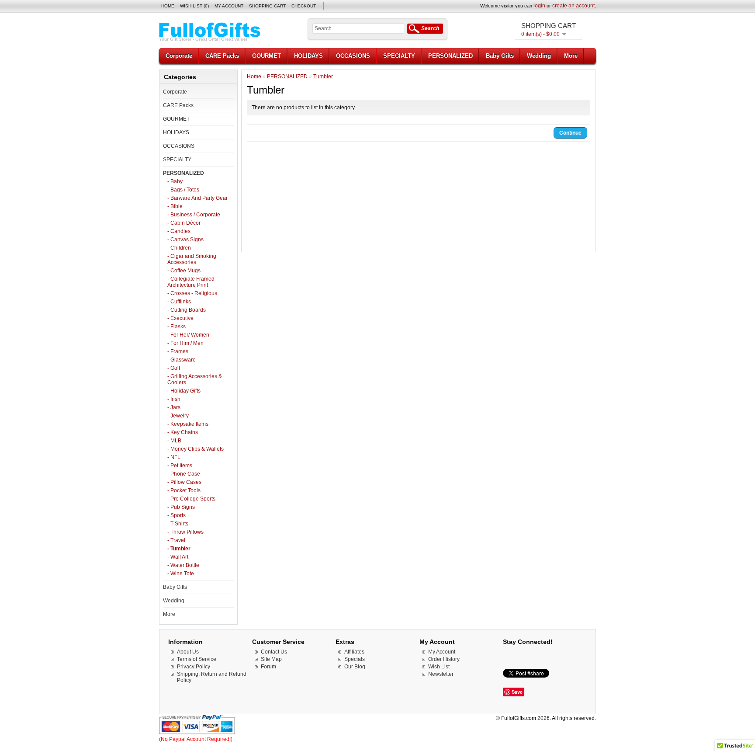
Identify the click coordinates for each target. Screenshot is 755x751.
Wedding (539, 55)
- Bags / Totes (183, 190)
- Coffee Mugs (184, 271)
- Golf (173, 368)
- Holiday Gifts (184, 391)
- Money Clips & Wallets (195, 449)
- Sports (176, 515)
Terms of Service (196, 659)
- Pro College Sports (191, 499)
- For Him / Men (185, 343)
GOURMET (266, 55)
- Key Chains (182, 432)
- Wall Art (177, 557)
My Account (229, 5)
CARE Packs (222, 55)
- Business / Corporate (193, 215)
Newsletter (441, 674)
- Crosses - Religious (192, 293)
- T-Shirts (177, 524)
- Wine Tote (180, 573)
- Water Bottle (183, 565)
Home (167, 5)
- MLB (174, 441)
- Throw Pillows (185, 532)
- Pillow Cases (184, 482)
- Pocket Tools (184, 490)
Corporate (179, 55)
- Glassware (181, 360)
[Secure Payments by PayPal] (197, 733)
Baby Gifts (500, 55)
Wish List (439, 667)
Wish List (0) (194, 5)
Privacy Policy (193, 667)
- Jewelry (178, 416)
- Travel (176, 540)
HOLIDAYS (308, 55)
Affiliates (354, 652)
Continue (570, 133)
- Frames (177, 351)
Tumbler (323, 76)
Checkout (303, 5)
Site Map (271, 659)
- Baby (175, 181)
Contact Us (274, 652)
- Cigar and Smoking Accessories (191, 259)
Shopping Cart (267, 5)
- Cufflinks (179, 302)
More (571, 55)
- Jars (173, 407)
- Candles (178, 231)
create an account (573, 6)
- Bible (175, 206)
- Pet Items (179, 465)
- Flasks (176, 326)
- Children (179, 248)
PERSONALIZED (450, 55)
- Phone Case (183, 474)
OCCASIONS (353, 55)
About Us (188, 652)
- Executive (180, 318)
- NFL (173, 457)
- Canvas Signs (185, 239)
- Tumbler (178, 549)
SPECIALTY (399, 55)
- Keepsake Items (187, 424)
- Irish (173, 399)
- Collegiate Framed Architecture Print (191, 282)
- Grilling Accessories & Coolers (194, 379)
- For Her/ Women (188, 335)
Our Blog (354, 667)
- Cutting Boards (186, 310)
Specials (354, 659)
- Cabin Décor (184, 223)
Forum (268, 667)
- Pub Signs (181, 507)
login (539, 6)
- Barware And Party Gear (197, 198)
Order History (444, 659)
